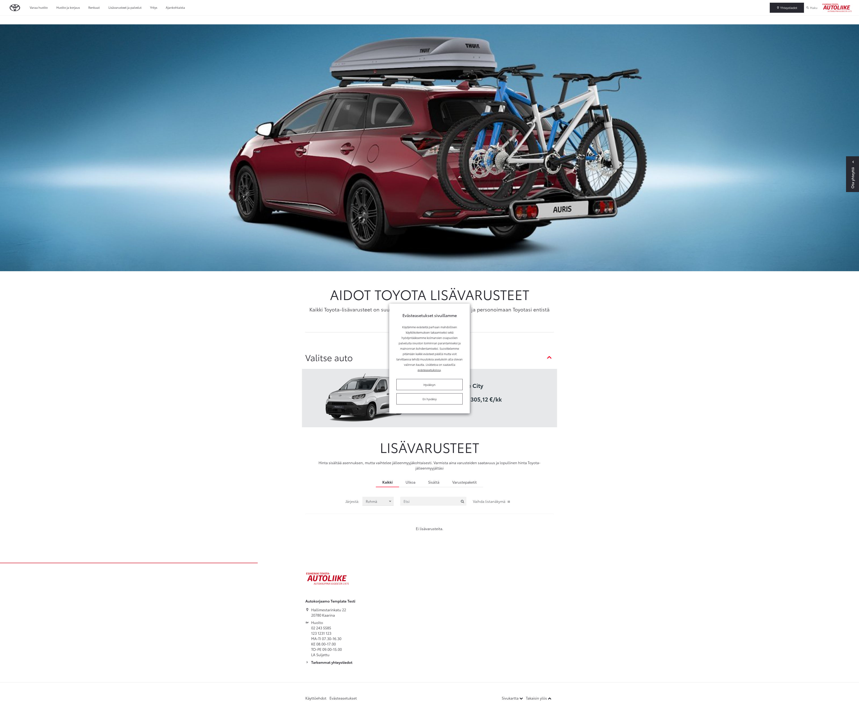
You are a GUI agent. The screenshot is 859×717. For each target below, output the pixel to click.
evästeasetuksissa (429, 370)
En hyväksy (430, 399)
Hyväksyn (429, 385)
